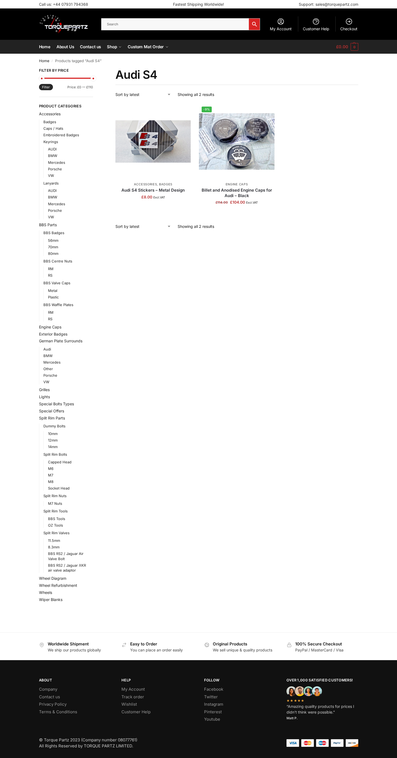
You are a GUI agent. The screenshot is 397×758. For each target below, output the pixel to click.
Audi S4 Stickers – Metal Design (153, 190)
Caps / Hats (53, 128)
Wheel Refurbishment (58, 585)
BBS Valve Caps (56, 283)
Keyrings (50, 142)
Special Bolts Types (56, 403)
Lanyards (51, 183)
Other (48, 369)
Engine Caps (237, 184)
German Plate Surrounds (60, 341)
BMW (52, 155)
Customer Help (316, 28)
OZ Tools (55, 525)
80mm (53, 253)
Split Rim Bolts (55, 454)
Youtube (212, 719)
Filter (46, 87)
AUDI (52, 149)
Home (44, 61)
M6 (50, 468)
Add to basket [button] (153, 208)
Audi (47, 349)
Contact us (49, 696)
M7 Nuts (55, 503)
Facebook (213, 689)
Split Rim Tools (55, 511)
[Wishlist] (182, 112)
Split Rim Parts (52, 418)
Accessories (145, 184)
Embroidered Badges (61, 135)
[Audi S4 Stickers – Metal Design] (153, 141)
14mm (53, 447)
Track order (132, 696)
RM (50, 269)
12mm (53, 440)
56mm (53, 240)
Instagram (213, 704)
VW (51, 175)
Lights (44, 396)
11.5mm (54, 540)
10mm (53, 433)
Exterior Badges (53, 334)
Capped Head (59, 462)
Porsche (55, 169)
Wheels (45, 592)
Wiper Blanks (50, 599)
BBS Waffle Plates (58, 305)
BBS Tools (56, 519)
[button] (347, 47)
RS (50, 275)
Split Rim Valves (56, 533)
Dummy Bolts (54, 426)
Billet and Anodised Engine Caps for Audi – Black (237, 193)
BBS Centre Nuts (57, 261)
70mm (53, 247)
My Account (281, 28)
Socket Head (59, 488)
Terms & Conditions (58, 711)
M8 (50, 481)
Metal (52, 290)
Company (48, 689)
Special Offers (51, 411)
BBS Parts (48, 224)
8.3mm (53, 547)
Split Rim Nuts (55, 496)
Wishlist (129, 704)
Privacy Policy (53, 704)
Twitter (211, 696)
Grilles (44, 389)
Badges (165, 184)
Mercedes (56, 162)
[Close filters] (94, 71)
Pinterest (213, 711)
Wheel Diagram (52, 578)
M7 (50, 475)
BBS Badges (53, 233)
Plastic (53, 297)
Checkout (348, 28)
